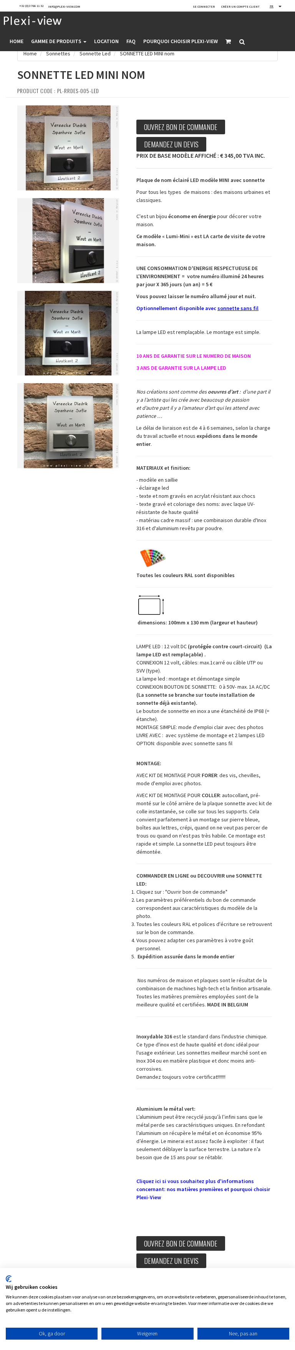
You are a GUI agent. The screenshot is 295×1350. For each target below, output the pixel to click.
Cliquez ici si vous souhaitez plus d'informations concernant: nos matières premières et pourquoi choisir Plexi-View (203, 1189)
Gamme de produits (57, 41)
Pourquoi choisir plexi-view (180, 41)
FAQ (131, 41)
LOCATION (106, 41)
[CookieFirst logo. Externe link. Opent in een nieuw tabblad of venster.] (9, 1278)
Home (16, 41)
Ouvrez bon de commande (180, 127)
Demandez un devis (171, 144)
